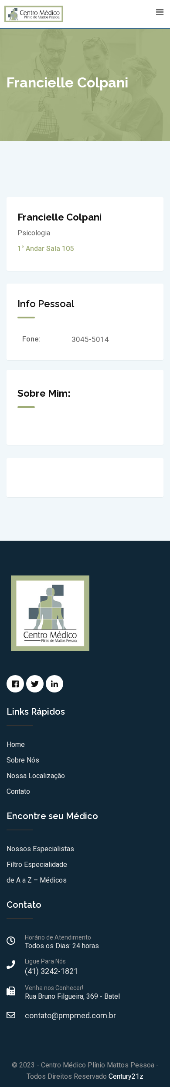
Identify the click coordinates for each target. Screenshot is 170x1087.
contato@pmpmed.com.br (70, 1015)
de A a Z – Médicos (37, 880)
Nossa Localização (36, 776)
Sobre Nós (23, 760)
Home (16, 744)
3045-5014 (90, 339)
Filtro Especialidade (37, 864)
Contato (18, 791)
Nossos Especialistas (40, 849)
